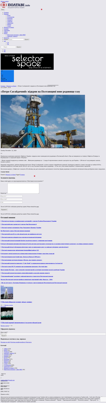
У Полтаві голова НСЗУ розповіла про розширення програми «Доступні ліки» (24, 266)
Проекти (6, 38)
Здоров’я (9, 20)
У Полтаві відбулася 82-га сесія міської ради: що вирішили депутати (21, 234)
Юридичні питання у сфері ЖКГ (16, 35)
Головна (6, 12)
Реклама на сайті (5, 342)
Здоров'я (6, 354)
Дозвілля (9, 21)
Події (8, 15)
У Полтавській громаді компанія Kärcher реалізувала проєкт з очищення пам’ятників (26, 240)
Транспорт (10, 23)
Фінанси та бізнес (9, 27)
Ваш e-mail (4, 332)
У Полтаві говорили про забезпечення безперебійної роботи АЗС (20, 250)
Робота (9, 24)
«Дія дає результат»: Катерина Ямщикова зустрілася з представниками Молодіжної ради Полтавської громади (34, 282)
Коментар (4, 193)
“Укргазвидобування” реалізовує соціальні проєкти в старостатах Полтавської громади (27, 276)
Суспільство (10, 17)
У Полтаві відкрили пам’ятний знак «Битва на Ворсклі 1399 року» (21, 257)
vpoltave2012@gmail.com (7, 380)
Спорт (9, 26)
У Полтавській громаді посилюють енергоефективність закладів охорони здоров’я (25, 273)
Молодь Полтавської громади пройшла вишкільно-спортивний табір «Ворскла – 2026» (27, 279)
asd (5, 41)
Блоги (5, 33)
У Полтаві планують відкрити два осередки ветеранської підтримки (21, 237)
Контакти (29, 342)
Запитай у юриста (12, 36)
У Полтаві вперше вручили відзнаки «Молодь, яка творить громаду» (21, 260)
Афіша (6, 32)
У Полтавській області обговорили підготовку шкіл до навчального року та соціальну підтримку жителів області (34, 247)
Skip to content (5, 1)
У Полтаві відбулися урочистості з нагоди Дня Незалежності (19, 224)
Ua (8, 42)
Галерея (6, 29)
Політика (10, 18)
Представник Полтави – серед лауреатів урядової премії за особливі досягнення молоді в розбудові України (33, 269)
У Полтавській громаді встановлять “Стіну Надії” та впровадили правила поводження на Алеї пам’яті (31, 263)
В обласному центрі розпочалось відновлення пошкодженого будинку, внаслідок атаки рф (27, 253)
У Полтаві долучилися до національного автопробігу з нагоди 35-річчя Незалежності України (28, 221)
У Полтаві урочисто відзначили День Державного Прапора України (21, 227)
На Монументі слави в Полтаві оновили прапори (15, 231)
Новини (6, 14)
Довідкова (7, 30)
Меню (2, 9)
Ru (8, 44)
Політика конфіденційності (18, 342)
